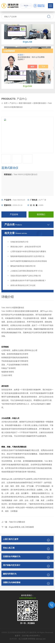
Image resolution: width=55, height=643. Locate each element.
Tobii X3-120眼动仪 (17, 522)
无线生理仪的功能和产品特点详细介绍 (25, 276)
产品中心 (13, 103)
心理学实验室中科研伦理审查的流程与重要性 (28, 251)
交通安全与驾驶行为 (11, 556)
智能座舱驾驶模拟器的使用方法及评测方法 (27, 256)
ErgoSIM (27, 86)
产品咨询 (14, 214)
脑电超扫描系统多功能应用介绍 (22, 266)
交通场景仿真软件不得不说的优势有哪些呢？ (28, 281)
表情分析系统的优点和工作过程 (22, 285)
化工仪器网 (23, 639)
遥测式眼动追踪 (39, 103)
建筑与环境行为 (9, 574)
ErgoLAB (27, 42)
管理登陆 (31, 639)
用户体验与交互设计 (11, 565)
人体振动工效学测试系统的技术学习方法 (26, 271)
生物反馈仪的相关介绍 (19, 242)
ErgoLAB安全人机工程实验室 (21, 527)
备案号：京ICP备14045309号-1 (27, 636)
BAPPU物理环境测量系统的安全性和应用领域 (28, 261)
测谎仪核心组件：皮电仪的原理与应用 (25, 247)
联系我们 (41, 214)
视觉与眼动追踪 (25, 103)
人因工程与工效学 (10, 539)
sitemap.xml (40, 639)
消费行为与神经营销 (11, 582)
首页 (6, 103)
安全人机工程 (9, 548)
